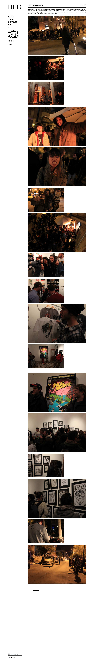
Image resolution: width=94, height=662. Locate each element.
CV (9, 25)
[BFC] (17, 8)
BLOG (11, 17)
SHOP (11, 19)
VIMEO (9, 42)
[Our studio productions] (13, 34)
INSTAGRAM (11, 40)
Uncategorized (36, 590)
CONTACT (12, 22)
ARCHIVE (10, 44)
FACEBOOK (10, 41)
